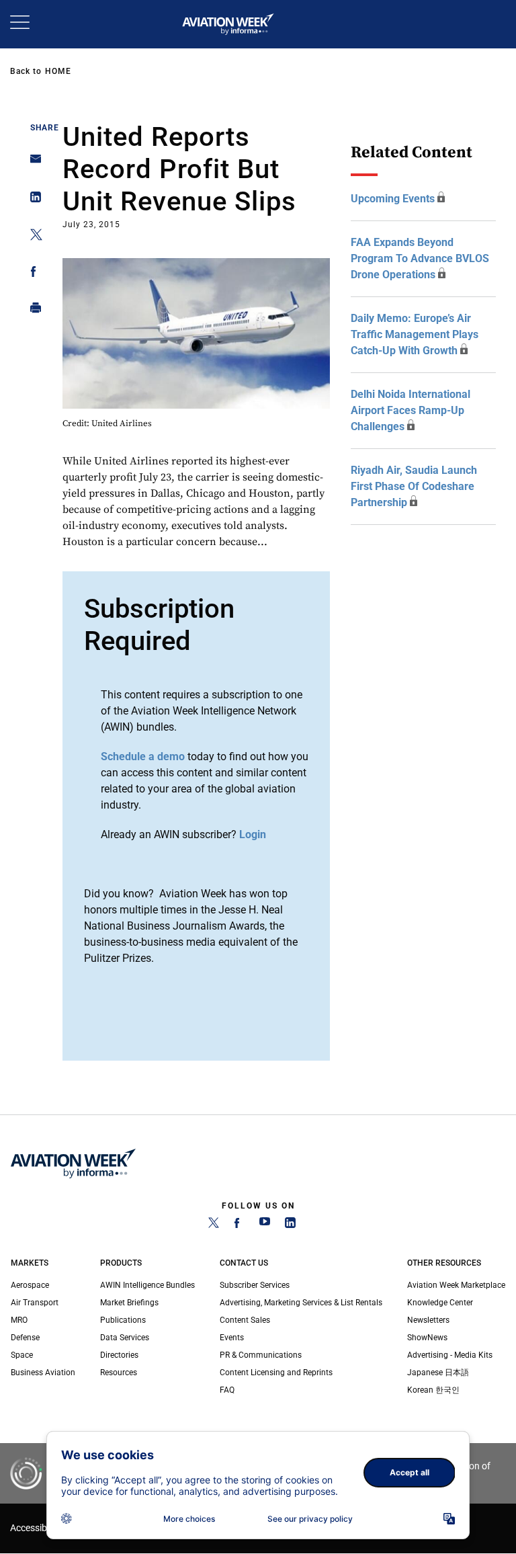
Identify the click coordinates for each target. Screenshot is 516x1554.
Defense (25, 1337)
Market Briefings (129, 1302)
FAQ (227, 1390)
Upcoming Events (393, 198)
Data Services (124, 1337)
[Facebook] (239, 1225)
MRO (19, 1320)
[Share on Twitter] (32, 237)
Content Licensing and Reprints (276, 1372)
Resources (118, 1372)
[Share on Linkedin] (32, 200)
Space (22, 1355)
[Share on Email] (32, 163)
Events (232, 1337)
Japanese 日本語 (438, 1372)
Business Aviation (43, 1372)
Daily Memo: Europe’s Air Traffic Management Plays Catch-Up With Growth (414, 334)
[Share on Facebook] (32, 273)
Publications (123, 1320)
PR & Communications (261, 1355)
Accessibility (35, 1528)
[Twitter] (213, 1225)
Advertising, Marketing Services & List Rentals (301, 1302)
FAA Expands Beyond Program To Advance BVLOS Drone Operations (420, 258)
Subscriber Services (255, 1285)
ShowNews (427, 1337)
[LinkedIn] (290, 1225)
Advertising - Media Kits (449, 1355)
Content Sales (245, 1320)
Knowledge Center (440, 1302)
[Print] (32, 310)
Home (58, 71)
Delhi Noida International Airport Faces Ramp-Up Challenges (410, 410)
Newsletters (428, 1320)
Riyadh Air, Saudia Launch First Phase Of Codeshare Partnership (414, 486)
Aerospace (30, 1285)
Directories (119, 1355)
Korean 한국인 (433, 1390)
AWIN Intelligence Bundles (147, 1285)
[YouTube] (264, 1225)
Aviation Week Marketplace (456, 1285)
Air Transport (34, 1302)
